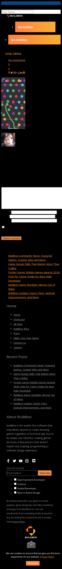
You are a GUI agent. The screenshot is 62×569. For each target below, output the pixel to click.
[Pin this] (24, 72)
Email (5, 216)
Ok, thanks (33, 563)
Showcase (19, 319)
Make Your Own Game (26, 338)
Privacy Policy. (18, 521)
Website (6, 220)
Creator (21, 484)
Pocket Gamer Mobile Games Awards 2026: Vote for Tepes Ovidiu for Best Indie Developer (34, 276)
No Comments (16, 60)
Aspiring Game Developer (31, 479)
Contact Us (19, 342)
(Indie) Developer (26, 488)
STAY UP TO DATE (15, 468)
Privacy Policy (47, 556)
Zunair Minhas (13, 53)
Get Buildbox (25, 27)
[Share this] (9, 72)
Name (6, 212)
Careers (17, 347)
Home (16, 314)
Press (16, 333)
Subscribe (44, 473)
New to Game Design (28, 492)
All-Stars (18, 324)
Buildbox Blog (21, 328)
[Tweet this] (12, 72)
